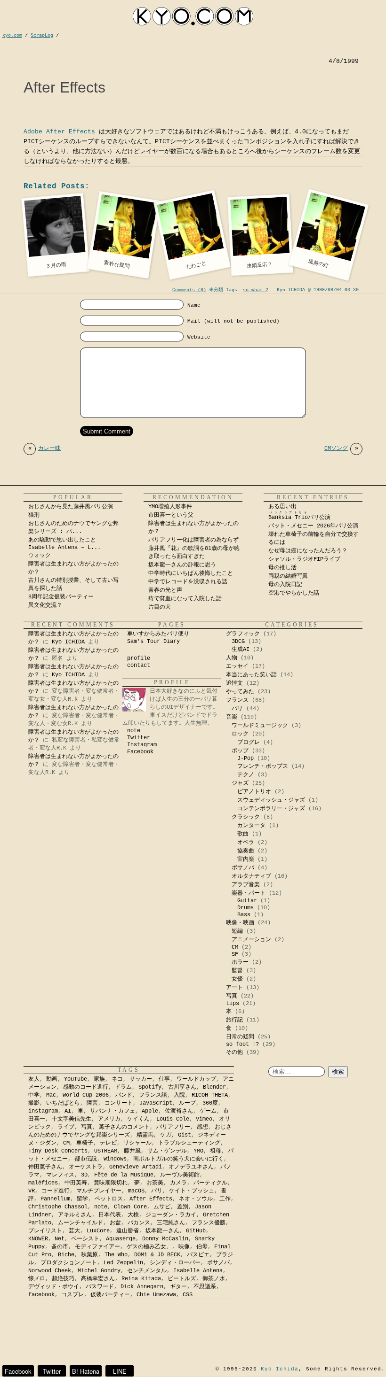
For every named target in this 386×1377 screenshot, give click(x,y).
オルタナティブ (251, 876)
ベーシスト (85, 1239)
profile (138, 658)
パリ (237, 708)
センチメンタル (147, 1271)
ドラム (123, 1087)
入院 (179, 1095)
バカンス (139, 1223)
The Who (116, 1255)
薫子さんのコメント (124, 1127)
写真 (231, 996)
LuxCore (98, 1231)
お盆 (115, 1223)
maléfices (43, 1183)
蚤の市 (59, 1247)
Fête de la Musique (123, 1175)
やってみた (240, 691)
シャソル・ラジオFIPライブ (307, 559)
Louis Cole (172, 1119)
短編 (237, 931)
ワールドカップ (196, 1079)
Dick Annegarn (142, 1287)
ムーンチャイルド (80, 1223)
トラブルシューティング (189, 1143)
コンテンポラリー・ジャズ (271, 808)
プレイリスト (45, 1231)
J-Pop (245, 758)
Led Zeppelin (123, 1263)
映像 (184, 1247)
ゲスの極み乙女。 (149, 1247)
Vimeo (204, 1119)
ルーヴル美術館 (180, 1175)
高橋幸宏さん (98, 1279)
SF (235, 954)
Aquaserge (121, 1239)
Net (59, 1239)
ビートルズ (182, 1279)
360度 (210, 1103)
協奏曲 (245, 851)
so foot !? (242, 1044)
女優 (237, 979)
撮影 (34, 1103)
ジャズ (240, 783)
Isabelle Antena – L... (64, 547)
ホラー (240, 962)
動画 (51, 1079)
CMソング (341, 448)
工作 (225, 1199)
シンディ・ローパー (175, 1263)
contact (138, 665)
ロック (240, 734)
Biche (66, 1255)
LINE (120, 1371)
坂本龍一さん (162, 1231)
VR (31, 1191)
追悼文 (234, 683)
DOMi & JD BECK (157, 1255)
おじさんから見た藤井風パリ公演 (70, 506)
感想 (202, 1127)
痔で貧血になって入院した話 (185, 599)
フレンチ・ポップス (262, 766)
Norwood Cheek (49, 1271)
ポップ (240, 751)
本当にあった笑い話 (251, 675)
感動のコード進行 (85, 1087)
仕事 (164, 1079)
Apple (150, 1111)
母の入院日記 (285, 584)
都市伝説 (85, 1159)
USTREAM (105, 1151)
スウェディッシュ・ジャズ (271, 800)
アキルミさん (75, 1215)
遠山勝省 (127, 1231)
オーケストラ (86, 1167)
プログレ (248, 742)
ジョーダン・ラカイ (170, 1215)
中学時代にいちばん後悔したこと (190, 573)
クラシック (246, 817)
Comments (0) (189, 290)
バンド (123, 1095)
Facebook (140, 752)
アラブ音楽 (246, 885)
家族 (99, 1079)
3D (84, 1175)
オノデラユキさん (191, 1167)
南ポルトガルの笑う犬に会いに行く (178, 1159)
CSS (188, 1295)
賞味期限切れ (111, 1183)
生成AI (240, 649)
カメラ (178, 1183)
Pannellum (55, 1199)
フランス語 (153, 1095)
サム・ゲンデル (167, 1151)
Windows (115, 1159)
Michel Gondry (99, 1271)
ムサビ (161, 1207)
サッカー (140, 1079)
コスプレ (72, 1295)
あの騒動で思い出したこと (62, 540)
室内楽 (245, 859)
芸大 (74, 1231)
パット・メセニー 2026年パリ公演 (313, 526)
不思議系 (204, 1287)
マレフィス (60, 1175)
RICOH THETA (210, 1095)
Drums (245, 908)
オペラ (245, 842)
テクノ (245, 775)
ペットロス (109, 1199)
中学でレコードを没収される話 (187, 582)
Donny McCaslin (165, 1239)
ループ (187, 1103)
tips (232, 1003)
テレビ (108, 1143)
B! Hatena (85, 1371)
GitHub (196, 1231)
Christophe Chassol (58, 1207)
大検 (133, 1215)
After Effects (150, 1199)
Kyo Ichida (279, 1369)
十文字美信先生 (71, 1119)
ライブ (65, 1127)
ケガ (165, 1135)
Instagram (142, 745)
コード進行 (55, 1191)
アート (234, 987)
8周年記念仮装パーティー (61, 597)
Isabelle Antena (198, 1271)
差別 (182, 1207)
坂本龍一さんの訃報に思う (182, 565)
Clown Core (130, 1207)
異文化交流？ (45, 605)
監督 (237, 970)
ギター (178, 1287)
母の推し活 (282, 568)
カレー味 (44, 448)
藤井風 (132, 1151)
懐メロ (36, 1279)
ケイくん (138, 1119)
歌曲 (243, 834)
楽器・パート (248, 893)
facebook (41, 1295)
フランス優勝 (208, 1223)
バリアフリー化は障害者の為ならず (193, 540)
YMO (198, 1151)
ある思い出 (282, 506)
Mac (51, 1095)
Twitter (138, 738)
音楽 (231, 717)
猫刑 (34, 515)
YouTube (75, 1079)
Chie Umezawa (156, 1295)
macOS (136, 1191)
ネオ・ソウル (196, 1199)
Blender (214, 1087)
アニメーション (251, 939)
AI (67, 1111)
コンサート (119, 1103)
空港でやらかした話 (293, 593)
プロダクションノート (68, 1263)
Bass (243, 915)
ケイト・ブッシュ (191, 1191)
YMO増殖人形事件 (170, 506)
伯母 (202, 1247)
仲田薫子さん (45, 1167)
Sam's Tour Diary (153, 641)
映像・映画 (240, 923)
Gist (184, 1135)
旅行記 (234, 1020)
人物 (231, 658)
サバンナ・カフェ (112, 1111)
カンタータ (251, 825)
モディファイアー (97, 1247)
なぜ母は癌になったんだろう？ (307, 551)
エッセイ (237, 666)
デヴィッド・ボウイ (53, 1287)
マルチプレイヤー (98, 1191)
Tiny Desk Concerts (58, 1151)
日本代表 (109, 1215)
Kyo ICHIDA (68, 642)
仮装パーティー (110, 1295)
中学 (34, 1095)
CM (235, 947)
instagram (43, 1111)
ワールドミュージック (260, 725)
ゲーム (208, 1111)
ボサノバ (243, 868)
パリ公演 (299, 517)
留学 (82, 1199)
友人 (34, 1079)
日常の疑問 (240, 1037)
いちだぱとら (63, 1103)
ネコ (117, 1079)
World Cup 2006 (86, 1095)
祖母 (215, 1151)
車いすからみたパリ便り (158, 634)
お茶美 (154, 1183)
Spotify (149, 1087)
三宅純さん (171, 1223)
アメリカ (109, 1119)
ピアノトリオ (254, 792)
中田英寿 (75, 1183)
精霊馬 (145, 1135)
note (133, 730)
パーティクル (210, 1183)
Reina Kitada (141, 1279)
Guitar (247, 900)
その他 (234, 1052)
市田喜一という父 (170, 515)
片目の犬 (159, 607)
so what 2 (255, 290)
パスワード (100, 1287)
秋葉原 (89, 1255)
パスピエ (198, 1255)
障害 (92, 1103)
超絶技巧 (63, 1279)
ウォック (39, 555)
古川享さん (182, 1087)
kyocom (193, 16)
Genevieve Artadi (135, 1167)
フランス (237, 700)
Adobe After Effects (59, 131)
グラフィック (243, 634)
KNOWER (38, 1239)
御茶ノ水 (213, 1279)
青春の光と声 (165, 590)
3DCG (238, 641)
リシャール (137, 1143)
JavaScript (155, 1103)
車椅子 (84, 1143)
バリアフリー (173, 1127)
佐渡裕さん (179, 1111)
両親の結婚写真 (288, 576)
